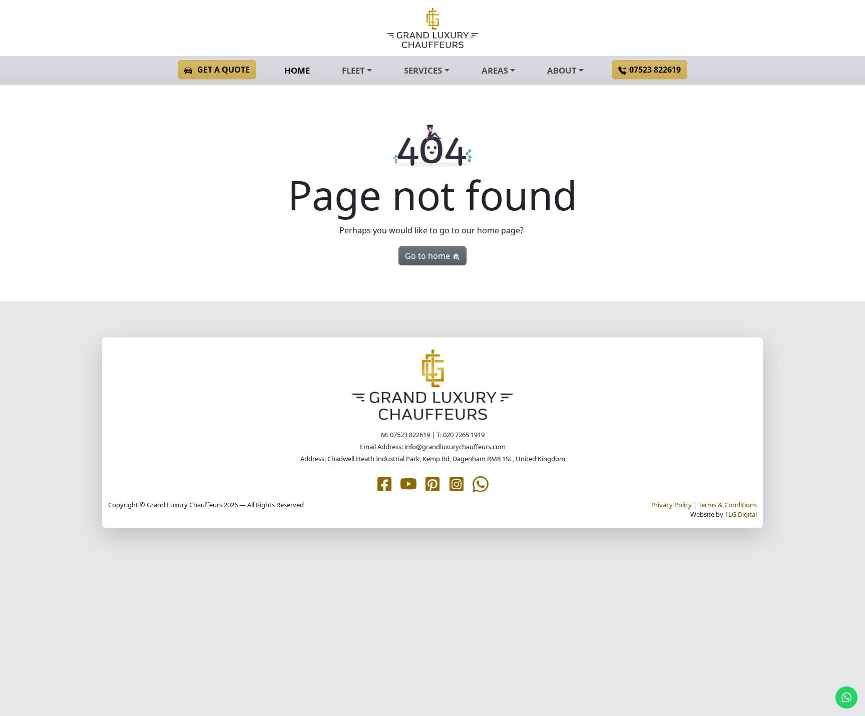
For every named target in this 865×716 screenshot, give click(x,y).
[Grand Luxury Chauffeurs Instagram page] (457, 483)
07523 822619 (655, 69)
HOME (297, 70)
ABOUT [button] (562, 70)
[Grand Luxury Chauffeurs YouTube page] (408, 483)
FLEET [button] (353, 70)
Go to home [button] (428, 255)
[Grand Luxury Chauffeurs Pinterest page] (432, 483)
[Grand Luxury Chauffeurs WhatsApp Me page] (481, 483)
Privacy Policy (671, 504)
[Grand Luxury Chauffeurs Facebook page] (384, 483)
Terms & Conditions (727, 504)
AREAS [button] (495, 70)
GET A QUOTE (223, 69)
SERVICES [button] (423, 70)
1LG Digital (741, 514)
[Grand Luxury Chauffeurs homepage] (432, 28)
